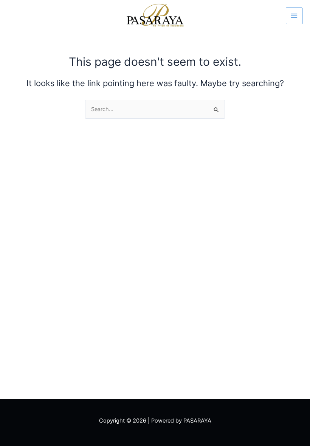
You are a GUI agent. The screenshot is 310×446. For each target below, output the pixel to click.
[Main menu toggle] (294, 16)
